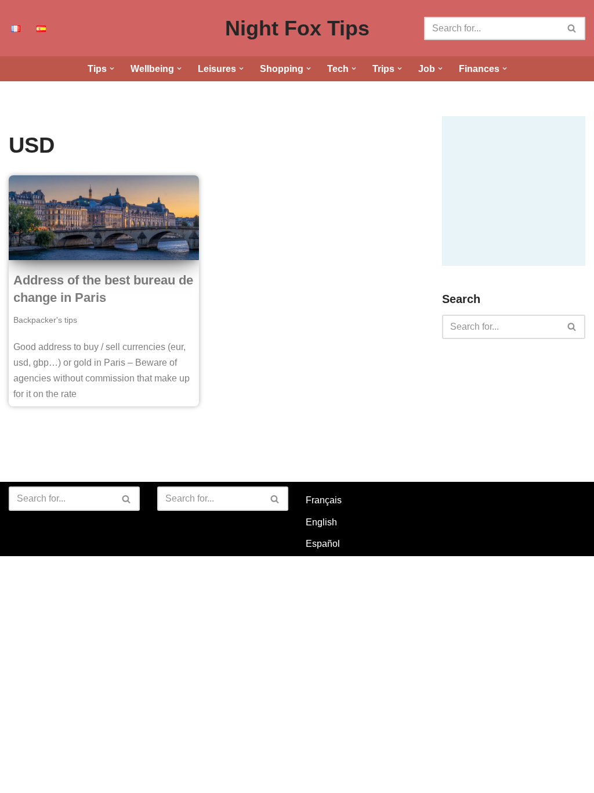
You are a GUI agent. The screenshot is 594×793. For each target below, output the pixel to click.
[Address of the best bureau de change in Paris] (104, 217)
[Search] (572, 28)
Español (323, 544)
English (321, 522)
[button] (112, 68)
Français (324, 500)
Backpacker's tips (45, 320)
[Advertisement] (518, 188)
